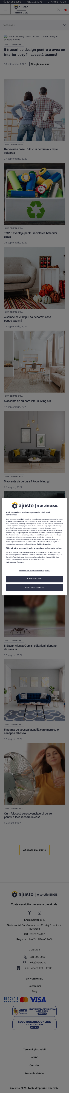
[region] (34, 546)
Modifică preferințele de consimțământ (34, 571)
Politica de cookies (44, 544)
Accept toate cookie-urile (35, 587)
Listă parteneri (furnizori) (15, 562)
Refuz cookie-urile (34, 579)
